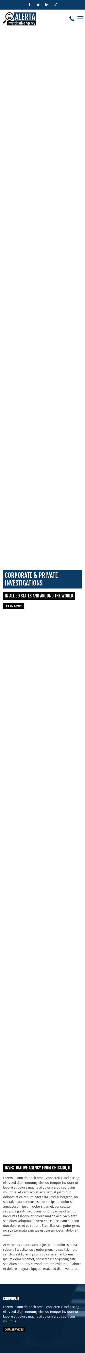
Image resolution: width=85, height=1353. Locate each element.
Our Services (14, 1329)
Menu (80, 16)
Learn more (13, 606)
